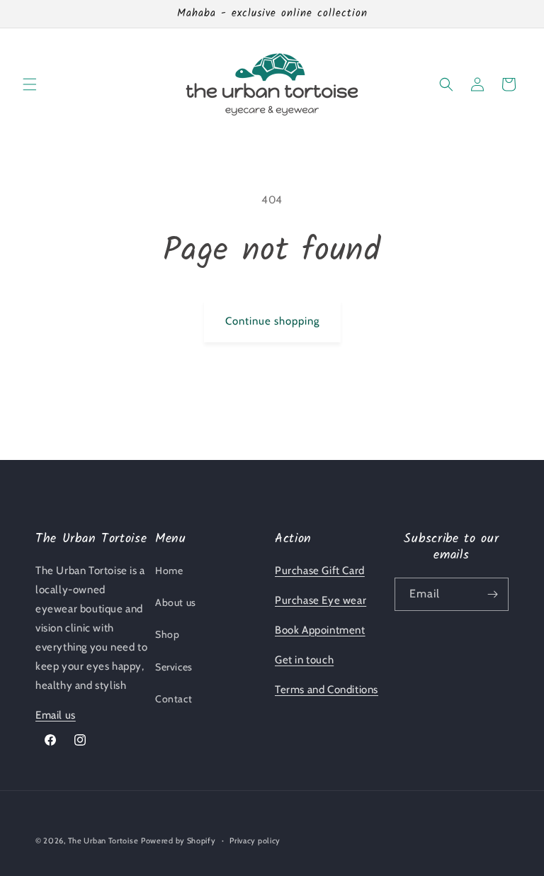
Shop (167, 634)
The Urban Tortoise (103, 841)
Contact (173, 698)
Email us (55, 715)
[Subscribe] (492, 594)
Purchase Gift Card (320, 570)
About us (175, 602)
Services (174, 667)
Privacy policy (255, 841)
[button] (29, 84)
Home (169, 570)
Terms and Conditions (326, 689)
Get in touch (304, 659)
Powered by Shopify (178, 841)
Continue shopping (272, 321)
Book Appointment (320, 630)
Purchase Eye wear (320, 600)
